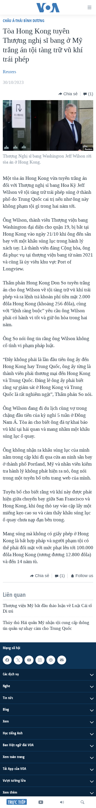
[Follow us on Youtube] (28, 660)
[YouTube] (40, 802)
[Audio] (62, 802)
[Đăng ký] (61, 660)
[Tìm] (82, 802)
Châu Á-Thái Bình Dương (23, 20)
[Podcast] (50, 660)
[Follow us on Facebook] (7, 660)
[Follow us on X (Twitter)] (18, 660)
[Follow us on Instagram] (39, 660)
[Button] (68, 93)
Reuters (9, 72)
